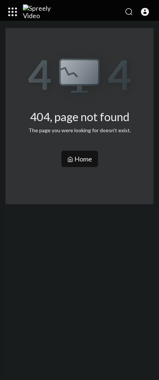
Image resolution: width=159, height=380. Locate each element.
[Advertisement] (79, 291)
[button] (145, 11)
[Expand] (12, 12)
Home (82, 159)
